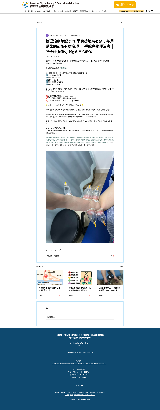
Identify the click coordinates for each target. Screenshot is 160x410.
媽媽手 (99, 392)
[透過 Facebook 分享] (47, 250)
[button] (121, 22)
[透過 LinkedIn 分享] (56, 250)
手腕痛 (67, 395)
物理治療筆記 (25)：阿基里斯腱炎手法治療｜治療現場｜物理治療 (110, 289)
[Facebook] (146, 11)
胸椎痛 (81, 395)
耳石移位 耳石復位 (89, 395)
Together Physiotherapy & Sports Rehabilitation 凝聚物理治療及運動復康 (80, 336)
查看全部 (121, 266)
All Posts (39, 22)
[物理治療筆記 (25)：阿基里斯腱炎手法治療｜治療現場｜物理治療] (110, 277)
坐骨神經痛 (79, 392)
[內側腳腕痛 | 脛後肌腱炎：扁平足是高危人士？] (50, 277)
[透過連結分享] (60, 250)
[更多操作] (113, 35)
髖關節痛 (76, 395)
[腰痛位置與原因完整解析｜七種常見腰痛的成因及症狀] (80, 277)
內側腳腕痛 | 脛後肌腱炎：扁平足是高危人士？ (49, 289)
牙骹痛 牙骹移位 (71, 392)
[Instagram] (149, 11)
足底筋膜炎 (93, 392)
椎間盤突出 (86, 392)
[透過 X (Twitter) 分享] (51, 250)
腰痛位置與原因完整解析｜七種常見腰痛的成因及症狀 (80, 289)
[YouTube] (152, 11)
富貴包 (103, 392)
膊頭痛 (71, 395)
